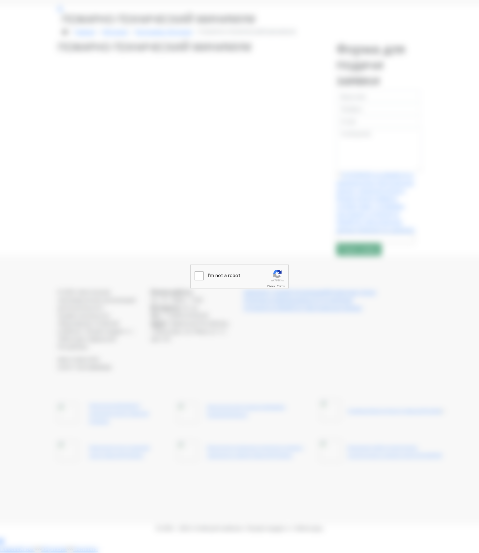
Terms (281, 286)
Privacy (271, 286)
